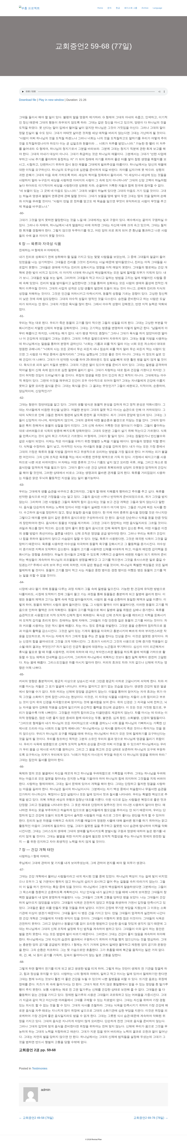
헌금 (118, 8)
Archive (145, 8)
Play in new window (51, 99)
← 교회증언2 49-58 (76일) (36, 1117)
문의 (109, 8)
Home (100, 8)
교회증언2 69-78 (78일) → (151, 1117)
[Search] (166, 8)
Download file (27, 99)
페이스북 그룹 (130, 8)
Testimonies (39, 1068)
